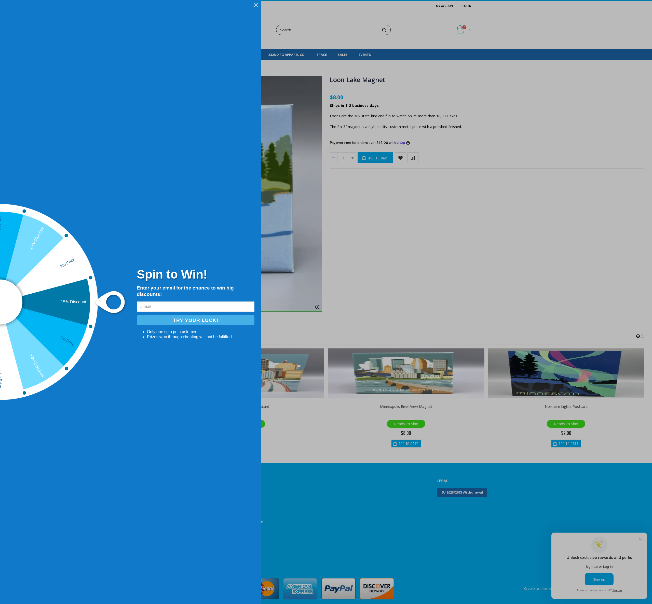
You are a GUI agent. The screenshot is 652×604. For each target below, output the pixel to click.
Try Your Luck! (195, 320)
